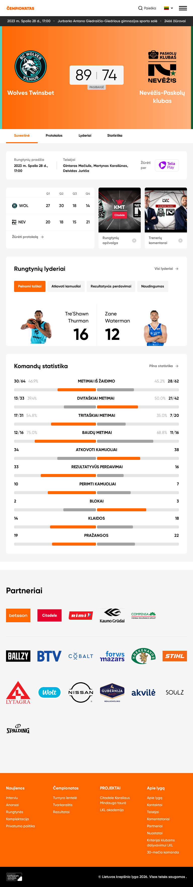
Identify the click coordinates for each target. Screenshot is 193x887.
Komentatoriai (158, 819)
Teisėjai (153, 812)
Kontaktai (154, 805)
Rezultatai (61, 812)
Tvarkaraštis (62, 805)
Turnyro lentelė (65, 798)
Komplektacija (17, 819)
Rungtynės (14, 812)
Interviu (12, 798)
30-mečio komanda (163, 852)
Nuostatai (155, 833)
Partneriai (155, 826)
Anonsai (12, 805)
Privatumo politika (20, 826)
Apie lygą (154, 798)
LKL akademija (112, 810)
